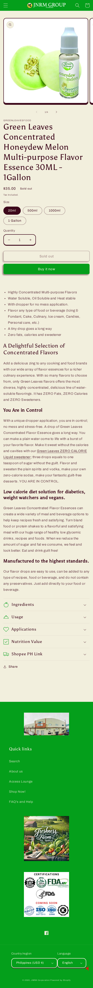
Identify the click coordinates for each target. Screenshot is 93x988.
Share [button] (13, 666)
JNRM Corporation (40, 980)
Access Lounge (21, 781)
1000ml (54, 210)
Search (14, 761)
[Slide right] (56, 112)
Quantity (9, 230)
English (67, 962)
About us (16, 771)
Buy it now (46, 269)
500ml (32, 210)
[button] (6, 5)
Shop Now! (17, 791)
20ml (12, 210)
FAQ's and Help (21, 801)
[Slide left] (37, 112)
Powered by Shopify (60, 980)
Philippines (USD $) (30, 962)
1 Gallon (14, 220)
